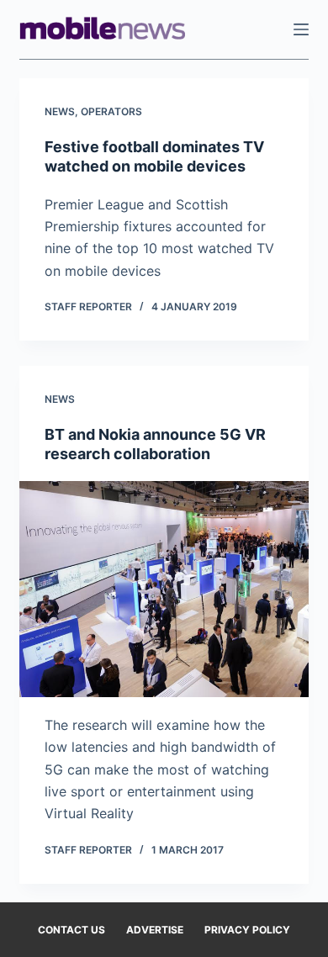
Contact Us (71, 929)
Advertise (154, 929)
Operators (111, 111)
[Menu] (301, 29)
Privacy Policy (247, 929)
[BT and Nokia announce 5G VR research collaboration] (163, 589)
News (60, 111)
